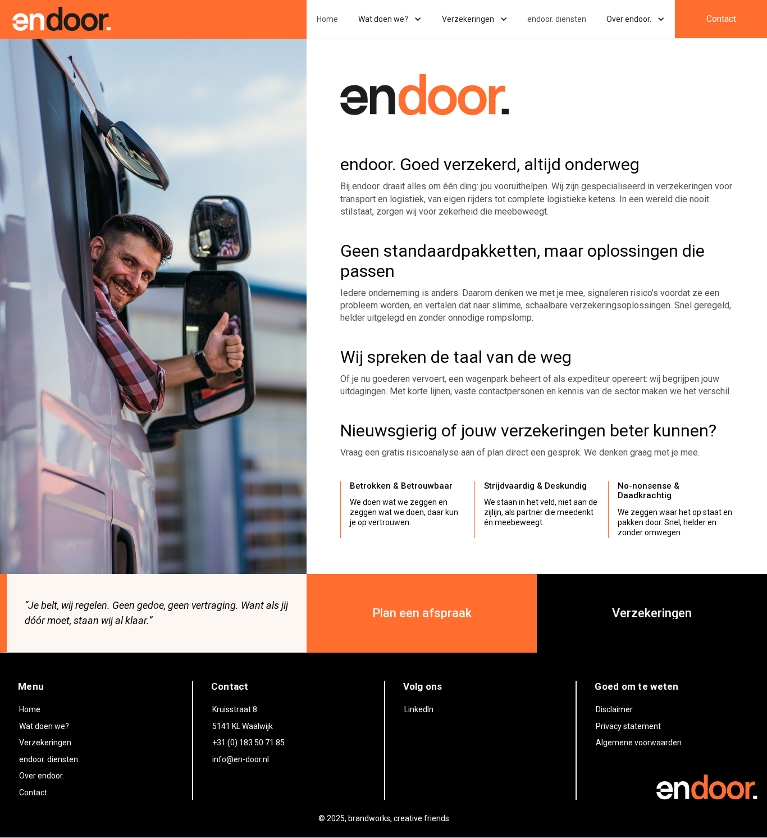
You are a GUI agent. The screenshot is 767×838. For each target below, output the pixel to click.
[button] (390, 19)
